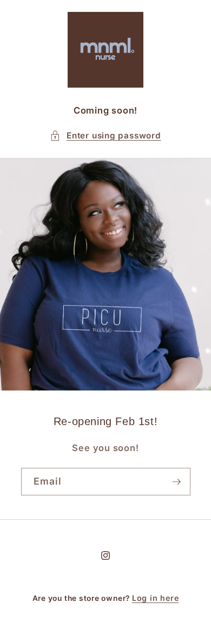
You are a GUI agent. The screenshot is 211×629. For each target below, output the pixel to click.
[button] (105, 136)
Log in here (155, 597)
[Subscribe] (176, 482)
